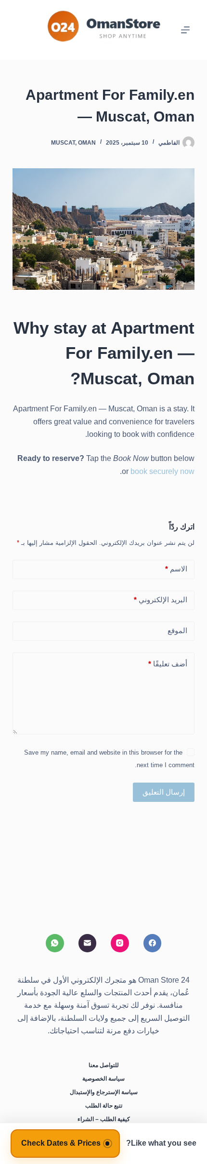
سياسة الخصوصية (103, 1078)
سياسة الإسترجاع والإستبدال (104, 1092)
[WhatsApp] (55, 943)
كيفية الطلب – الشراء (104, 1119)
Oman (87, 142)
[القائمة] (185, 30)
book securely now (162, 471)
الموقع (177, 630)
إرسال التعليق (163, 792)
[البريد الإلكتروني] (87, 943)
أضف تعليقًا (167, 664)
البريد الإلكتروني (160, 600)
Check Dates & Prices (61, 1143)
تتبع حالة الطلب (103, 1105)
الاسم (176, 569)
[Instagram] (120, 943)
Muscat (63, 142)
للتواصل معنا (104, 1065)
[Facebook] (152, 943)
